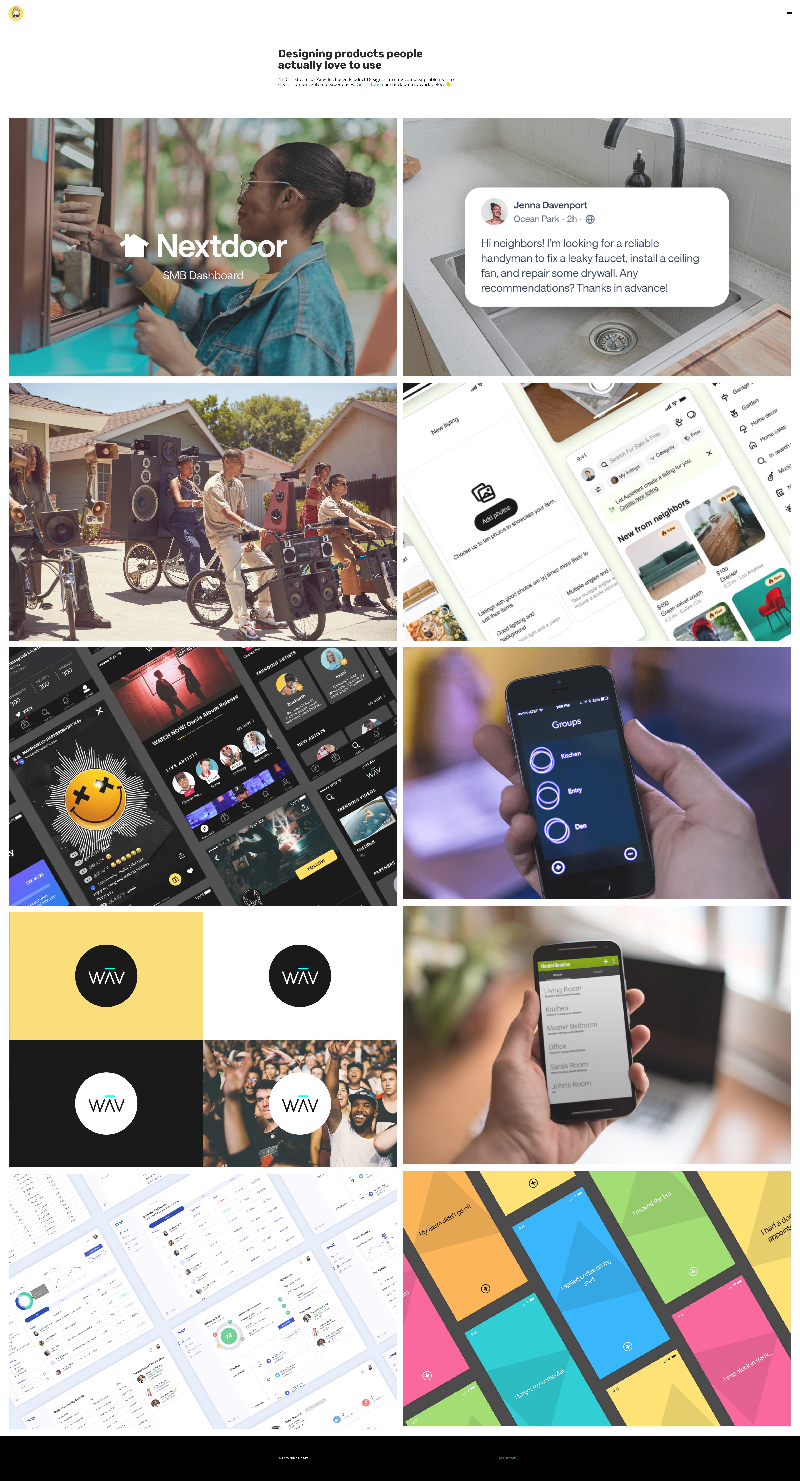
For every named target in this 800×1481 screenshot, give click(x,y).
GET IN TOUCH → (510, 1458)
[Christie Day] (16, 13)
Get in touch (369, 84)
